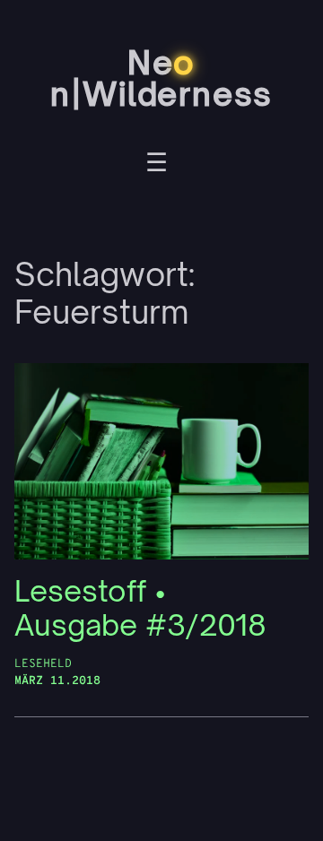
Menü (156, 165)
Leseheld (43, 664)
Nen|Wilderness (161, 78)
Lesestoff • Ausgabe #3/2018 (140, 608)
